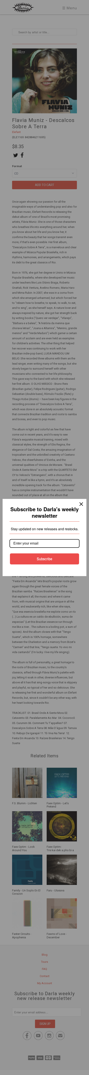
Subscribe (44, 559)
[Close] (81, 504)
